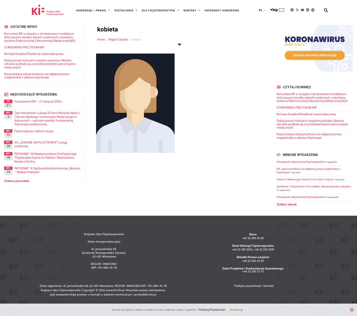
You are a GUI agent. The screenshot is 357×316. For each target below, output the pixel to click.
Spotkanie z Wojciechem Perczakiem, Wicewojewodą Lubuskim (314, 186)
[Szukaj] (326, 10)
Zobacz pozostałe (16, 181)
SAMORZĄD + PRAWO (91, 10)
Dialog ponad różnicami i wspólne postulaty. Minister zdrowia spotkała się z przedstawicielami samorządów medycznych (40, 64)
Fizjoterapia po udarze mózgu (34, 131)
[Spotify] (312, 10)
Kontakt (268, 286)
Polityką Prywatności (212, 309)
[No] (352, 310)
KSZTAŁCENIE (123, 10)
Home (101, 39)
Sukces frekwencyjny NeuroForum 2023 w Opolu (305, 179)
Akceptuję (236, 309)
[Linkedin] (307, 10)
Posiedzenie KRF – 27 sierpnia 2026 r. (38, 101)
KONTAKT (189, 10)
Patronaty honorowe (222, 10)
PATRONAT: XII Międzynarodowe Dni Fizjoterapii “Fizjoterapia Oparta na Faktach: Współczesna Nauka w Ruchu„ (45, 157)
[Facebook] (292, 10)
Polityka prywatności (248, 286)
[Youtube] (302, 10)
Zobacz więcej (286, 204)
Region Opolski (118, 39)
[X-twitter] (297, 10)
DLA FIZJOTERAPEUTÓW (158, 10)
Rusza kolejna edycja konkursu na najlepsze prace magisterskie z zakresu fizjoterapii (36, 75)
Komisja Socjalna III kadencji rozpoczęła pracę (33, 53)
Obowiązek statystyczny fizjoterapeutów (300, 161)
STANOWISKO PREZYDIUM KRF (24, 47)
